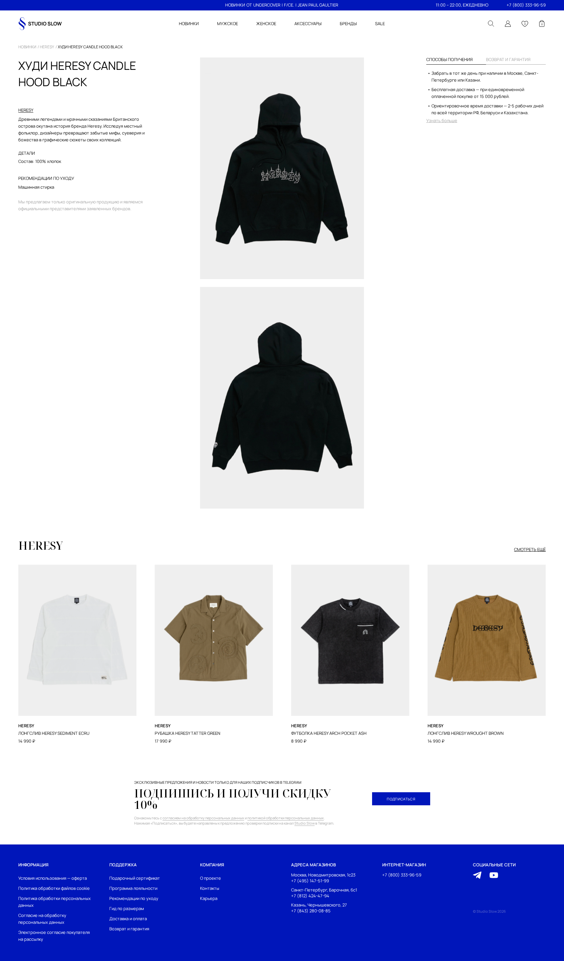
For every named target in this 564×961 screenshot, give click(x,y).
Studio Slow (304, 823)
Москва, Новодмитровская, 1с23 (323, 875)
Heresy (47, 47)
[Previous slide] (18, 617)
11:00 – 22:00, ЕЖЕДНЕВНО (462, 5)
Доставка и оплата (128, 919)
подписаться (401, 798)
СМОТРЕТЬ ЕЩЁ (530, 550)
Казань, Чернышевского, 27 (319, 904)
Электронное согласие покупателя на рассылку (54, 935)
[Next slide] (545, 617)
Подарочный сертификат (134, 878)
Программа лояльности (133, 888)
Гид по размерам (126, 908)
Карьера (208, 898)
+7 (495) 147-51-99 (310, 881)
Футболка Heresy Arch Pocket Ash (329, 733)
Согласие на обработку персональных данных (42, 918)
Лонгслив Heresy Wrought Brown (466, 733)
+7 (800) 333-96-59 (526, 5)
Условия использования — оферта (52, 878)
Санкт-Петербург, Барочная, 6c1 (324, 890)
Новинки (27, 47)
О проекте (210, 878)
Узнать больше (441, 121)
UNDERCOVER (266, 5)
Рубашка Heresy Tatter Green (187, 733)
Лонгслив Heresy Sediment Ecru (53, 733)
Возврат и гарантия (129, 929)
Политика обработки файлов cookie (54, 888)
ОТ (249, 5)
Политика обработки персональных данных (54, 901)
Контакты (209, 888)
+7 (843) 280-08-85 (311, 910)
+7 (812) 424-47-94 (310, 895)
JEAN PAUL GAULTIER (318, 5)
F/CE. (289, 5)
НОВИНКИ (235, 5)
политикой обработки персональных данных (285, 817)
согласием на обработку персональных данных (203, 817)
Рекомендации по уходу (133, 898)
